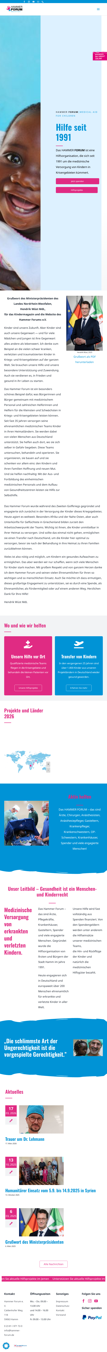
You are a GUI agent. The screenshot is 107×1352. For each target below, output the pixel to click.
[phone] (43, 2)
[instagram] (29, 2)
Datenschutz (62, 1305)
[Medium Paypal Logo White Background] (92, 1314)
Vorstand (61, 1314)
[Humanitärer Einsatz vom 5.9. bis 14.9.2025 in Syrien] (41, 1171)
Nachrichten (41, 1122)
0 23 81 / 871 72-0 (13, 1326)
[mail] (38, 2)
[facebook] (24, 2)
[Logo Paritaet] (20, 1346)
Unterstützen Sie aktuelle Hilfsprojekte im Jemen (52, 1279)
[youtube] (33, 2)
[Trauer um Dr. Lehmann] (41, 1119)
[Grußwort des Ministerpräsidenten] (41, 1222)
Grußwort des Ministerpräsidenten (34, 1242)
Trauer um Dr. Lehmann (24, 1139)
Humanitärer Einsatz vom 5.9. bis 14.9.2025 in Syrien (50, 1190)
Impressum (62, 1301)
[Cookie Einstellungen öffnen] (6, 1348)
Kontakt (60, 1310)
